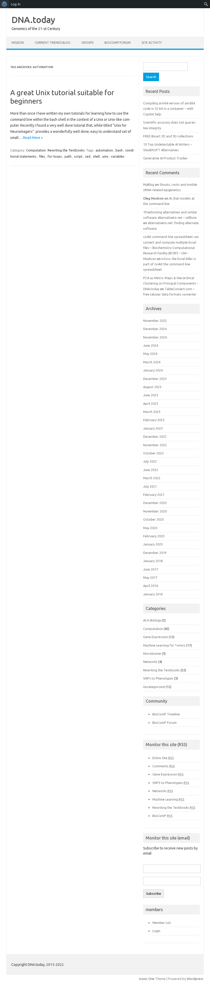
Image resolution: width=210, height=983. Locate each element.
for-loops (55, 156)
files (42, 156)
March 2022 (151, 478)
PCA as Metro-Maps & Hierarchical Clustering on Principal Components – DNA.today (170, 283)
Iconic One (146, 978)
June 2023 (150, 395)
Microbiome (152, 653)
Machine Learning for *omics (164, 645)
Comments (163, 766)
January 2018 (153, 561)
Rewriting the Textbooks (66, 150)
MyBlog (148, 184)
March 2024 (151, 362)
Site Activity (152, 42)
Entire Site (163, 758)
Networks (150, 661)
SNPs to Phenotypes (158, 678)
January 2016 (153, 594)
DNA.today (33, 19)
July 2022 (150, 461)
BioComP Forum (117, 42)
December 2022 (154, 436)
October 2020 (153, 519)
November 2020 (155, 511)
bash (119, 150)
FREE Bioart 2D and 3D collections (168, 136)
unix (105, 156)
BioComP (162, 815)
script (78, 156)
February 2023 (153, 420)
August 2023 (152, 387)
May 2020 (150, 528)
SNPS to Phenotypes (170, 782)
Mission (18, 42)
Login (156, 931)
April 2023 (150, 403)
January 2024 (153, 370)
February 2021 (153, 494)
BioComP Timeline (166, 714)
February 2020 (153, 536)
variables (117, 156)
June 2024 (150, 345)
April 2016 (150, 585)
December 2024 (154, 329)
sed (87, 156)
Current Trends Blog (52, 42)
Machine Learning (168, 799)
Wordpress (195, 978)
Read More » (33, 138)
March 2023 (151, 411)
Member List (161, 922)
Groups (87, 42)
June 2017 (150, 569)
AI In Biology (152, 620)
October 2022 (153, 453)
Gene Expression (155, 637)
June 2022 (150, 470)
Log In (15, 4)
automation (104, 150)
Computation (36, 150)
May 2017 (150, 577)
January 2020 (153, 544)
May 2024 (150, 353)
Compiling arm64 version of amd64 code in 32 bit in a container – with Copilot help (169, 108)
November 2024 (155, 337)
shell (96, 156)
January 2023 (153, 428)
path (68, 156)
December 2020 (154, 503)
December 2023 (154, 378)
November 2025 (155, 320)
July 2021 (150, 486)
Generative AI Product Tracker (165, 158)
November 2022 (155, 445)
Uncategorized (154, 687)
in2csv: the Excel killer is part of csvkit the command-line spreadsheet (169, 264)
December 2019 (154, 552)
